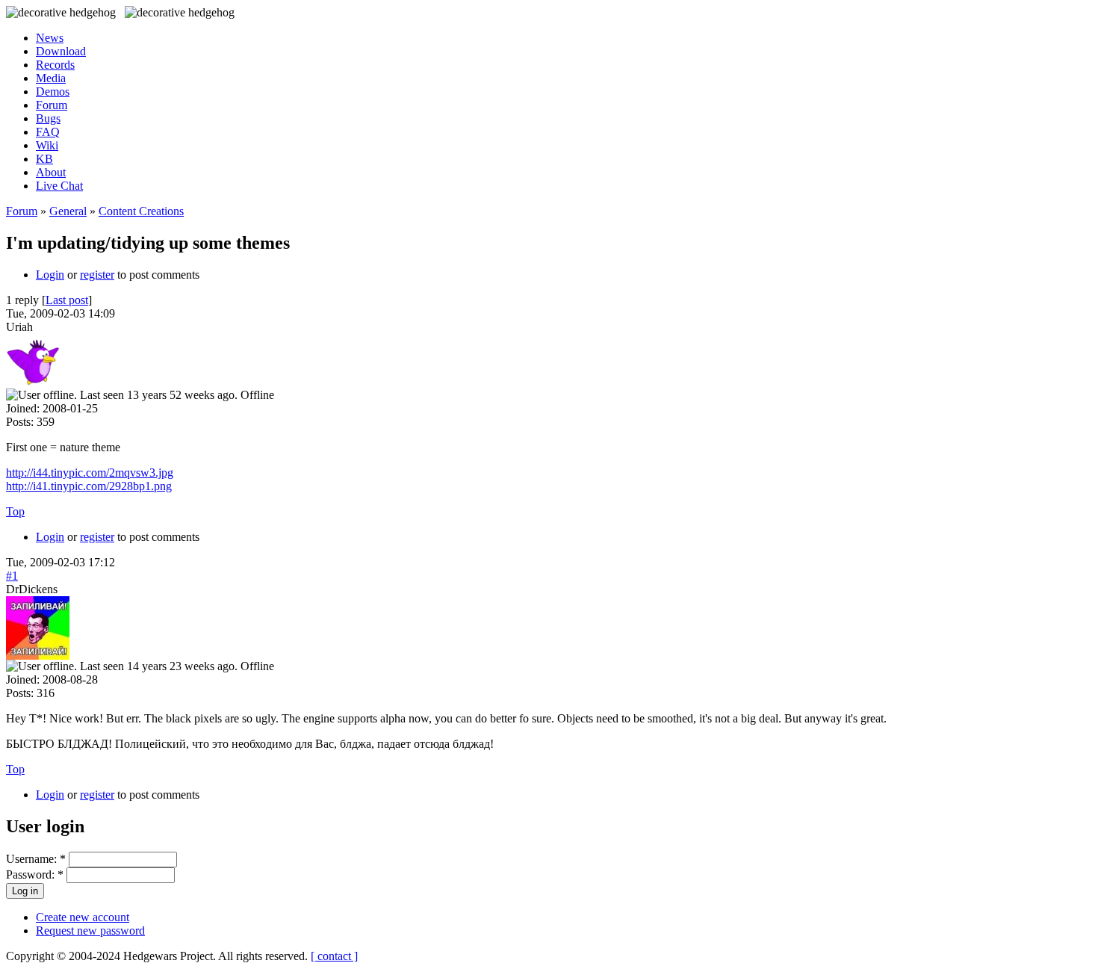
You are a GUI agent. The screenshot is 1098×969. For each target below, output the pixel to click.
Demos (52, 91)
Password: (34, 874)
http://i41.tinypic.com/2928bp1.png (89, 486)
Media (51, 78)
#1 (12, 575)
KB (44, 158)
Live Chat (59, 185)
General (68, 211)
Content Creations (141, 211)
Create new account (82, 917)
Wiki (47, 145)
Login (50, 274)
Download (61, 51)
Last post (67, 300)
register (97, 274)
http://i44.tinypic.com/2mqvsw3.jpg (89, 472)
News (49, 37)
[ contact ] (334, 956)
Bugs (48, 118)
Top (15, 511)
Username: (36, 858)
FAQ (48, 132)
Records (55, 64)
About (51, 172)
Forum (51, 105)
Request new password (90, 930)
